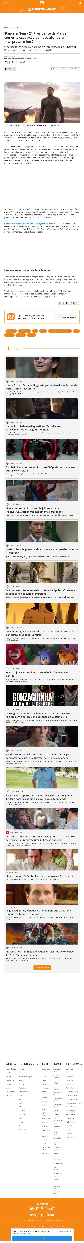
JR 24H (45, 1064)
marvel (35, 331)
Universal (69, 1133)
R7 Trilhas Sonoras (72, 1092)
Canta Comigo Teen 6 (57, 1126)
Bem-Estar (22, 1073)
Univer (68, 1130)
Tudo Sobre (45, 1153)
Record (57, 1064)
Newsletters (70, 1084)
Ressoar (69, 1126)
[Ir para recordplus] (31, 1215)
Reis (54, 1183)
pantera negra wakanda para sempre (60, 331)
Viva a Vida (22, 1130)
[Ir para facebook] (36, 1208)
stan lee (76, 331)
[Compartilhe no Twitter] (6, 62)
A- (14, 68)
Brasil (43, 1073)
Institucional (74, 1064)
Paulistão (9, 1095)
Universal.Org (70, 1137)
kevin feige (43, 331)
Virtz (20, 1126)
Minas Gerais (46, 1122)
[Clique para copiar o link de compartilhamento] (24, 62)
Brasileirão (9, 1073)
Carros (44, 1080)
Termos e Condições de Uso (56, 1226)
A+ (10, 68)
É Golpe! (44, 1105)
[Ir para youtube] (52, 1215)
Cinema (19, 28)
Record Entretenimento (74, 1103)
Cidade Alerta (57, 1138)
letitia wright (20, 335)
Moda (21, 1103)
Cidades (44, 1084)
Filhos (21, 1095)
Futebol (8, 1084)
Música (21, 1107)
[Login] (80, 2)
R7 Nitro (22, 1111)
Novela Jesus (57, 1173)
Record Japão (70, 1111)
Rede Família (70, 1122)
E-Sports (9, 1077)
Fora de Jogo (10, 1080)
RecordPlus (70, 1088)
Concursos (45, 1088)
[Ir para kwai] (47, 1208)
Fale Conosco (31, 1226)
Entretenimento (28, 1064)
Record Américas (71, 1099)
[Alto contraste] (6, 69)
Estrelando (22, 1088)
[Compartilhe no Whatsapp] (17, 62)
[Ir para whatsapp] (47, 1215)
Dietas (21, 1084)
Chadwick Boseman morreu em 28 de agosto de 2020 (28, 223)
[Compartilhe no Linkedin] (13, 62)
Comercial (69, 1077)
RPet (21, 1118)
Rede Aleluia (70, 1118)
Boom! (55, 1114)
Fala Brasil (56, 1160)
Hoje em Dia (57, 1163)
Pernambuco (46, 1130)
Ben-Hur (56, 1111)
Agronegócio (46, 1069)
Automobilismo (11, 1069)
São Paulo (45, 1140)
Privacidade (41, 1226)
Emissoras (69, 1080)
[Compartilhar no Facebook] (10, 62)
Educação (45, 1101)
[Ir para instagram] (42, 1208)
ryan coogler (9, 335)
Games (21, 1099)
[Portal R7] (42, 3)
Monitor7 (45, 1126)
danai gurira (31, 335)
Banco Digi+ (70, 1069)
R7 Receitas (23, 1114)
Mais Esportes (10, 1092)
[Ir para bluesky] (31, 1208)
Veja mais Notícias (42, 968)
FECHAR (42, 1238)
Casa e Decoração (25, 1077)
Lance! (8, 1088)
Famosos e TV (24, 1092)
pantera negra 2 (11, 331)
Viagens (21, 1122)
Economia (45, 1098)
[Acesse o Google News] (21, 62)
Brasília (44, 1077)
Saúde (44, 1144)
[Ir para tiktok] (36, 1215)
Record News (70, 1114)
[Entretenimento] (42, 9)
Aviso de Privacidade (24, 1233)
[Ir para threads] (52, 1208)
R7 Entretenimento (9, 28)
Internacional (46, 1119)
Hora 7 (44, 1109)
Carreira (68, 1073)
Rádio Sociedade (71, 1095)
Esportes (11, 1064)
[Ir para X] (42, 1215)
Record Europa (71, 1107)
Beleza (21, 1069)
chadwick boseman (24, 331)
